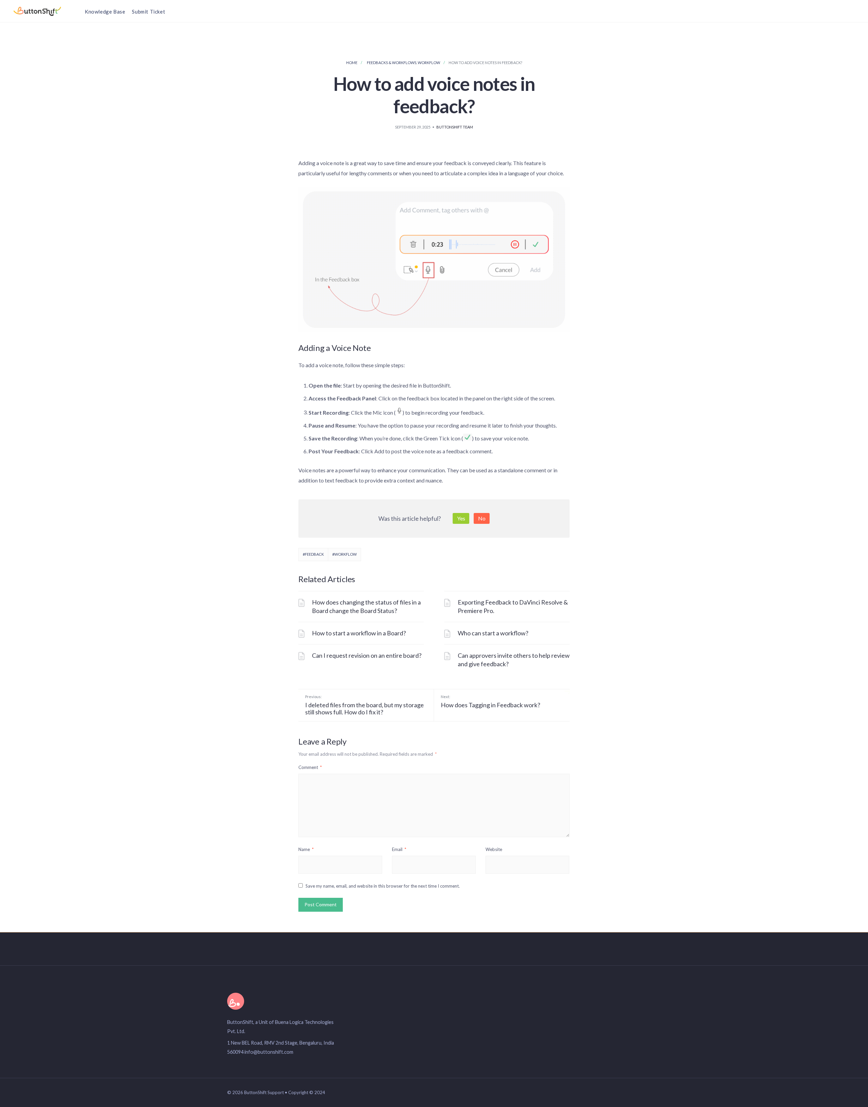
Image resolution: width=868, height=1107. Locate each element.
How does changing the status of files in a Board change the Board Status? (366, 606)
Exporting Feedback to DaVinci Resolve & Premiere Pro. (513, 606)
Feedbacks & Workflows (391, 62)
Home (351, 62)
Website (494, 849)
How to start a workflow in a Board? (359, 633)
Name (306, 849)
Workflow (429, 62)
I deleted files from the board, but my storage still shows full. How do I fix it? (364, 705)
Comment (310, 767)
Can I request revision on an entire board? (366, 655)
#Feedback (313, 554)
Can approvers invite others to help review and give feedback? (514, 660)
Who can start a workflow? (493, 633)
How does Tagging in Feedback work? (490, 701)
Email (399, 849)
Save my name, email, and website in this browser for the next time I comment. (382, 886)
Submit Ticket (148, 11)
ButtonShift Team (454, 127)
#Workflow (344, 554)
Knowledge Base (105, 11)
